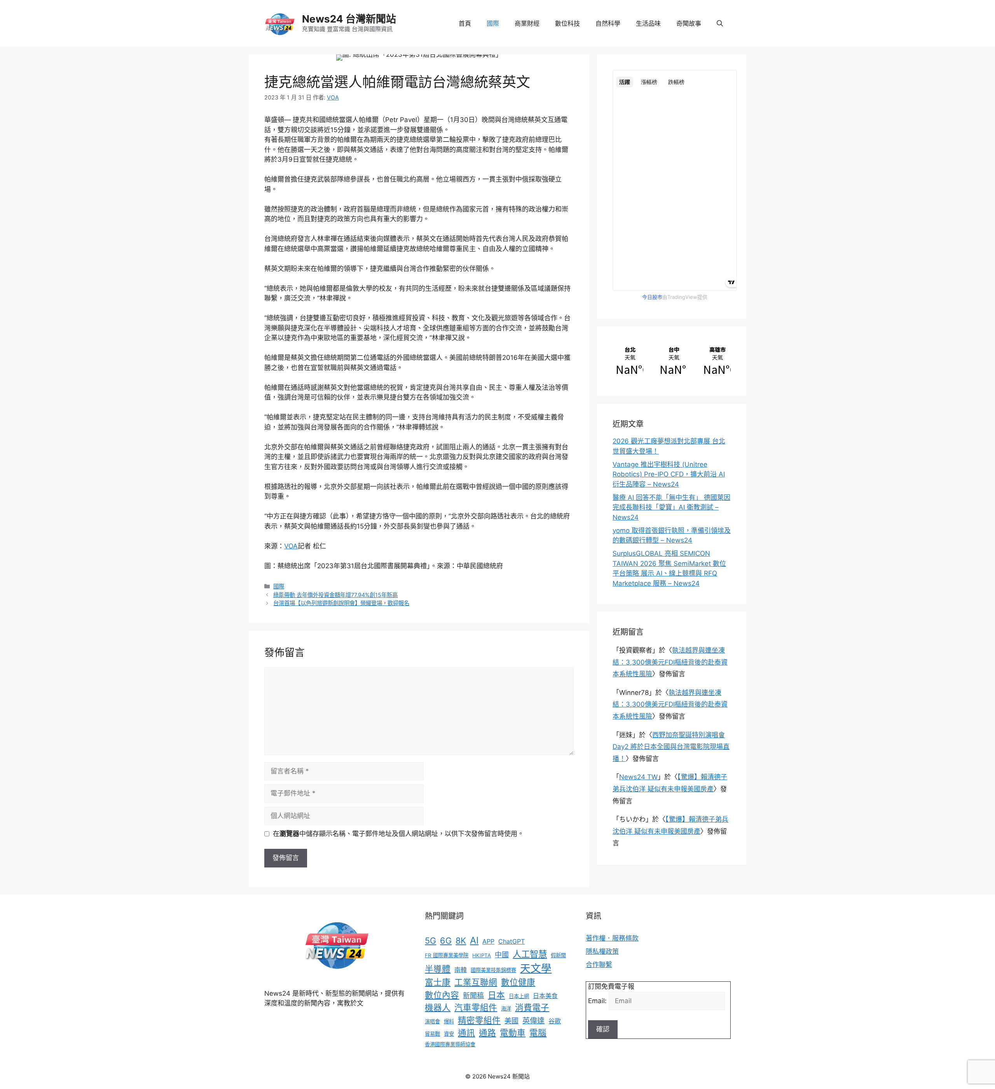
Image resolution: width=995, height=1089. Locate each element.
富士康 (437, 982)
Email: (598, 1001)
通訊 (466, 1033)
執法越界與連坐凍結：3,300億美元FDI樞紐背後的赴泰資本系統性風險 (670, 662)
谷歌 (554, 1021)
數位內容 (442, 995)
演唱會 (432, 1021)
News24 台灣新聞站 (349, 19)
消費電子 (532, 1007)
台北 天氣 (628, 361)
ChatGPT (511, 941)
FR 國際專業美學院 (446, 955)
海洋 (506, 1008)
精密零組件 (479, 1020)
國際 (493, 23)
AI (474, 940)
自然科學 (607, 23)
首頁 (465, 23)
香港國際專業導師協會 (450, 1044)
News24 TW (638, 777)
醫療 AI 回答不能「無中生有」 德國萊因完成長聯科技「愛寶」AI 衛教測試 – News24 (671, 507)
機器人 (437, 1007)
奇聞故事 (688, 23)
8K (461, 940)
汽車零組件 (475, 1007)
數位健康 (518, 982)
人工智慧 (530, 954)
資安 (449, 1034)
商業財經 (527, 23)
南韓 (460, 970)
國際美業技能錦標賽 (493, 970)
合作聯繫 (599, 965)
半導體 (437, 969)
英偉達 (533, 1020)
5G (430, 940)
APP (488, 941)
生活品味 (648, 23)
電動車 (512, 1033)
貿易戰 (432, 1034)
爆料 (449, 1021)
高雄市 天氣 (715, 361)
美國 (511, 1021)
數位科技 (567, 23)
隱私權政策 (602, 951)
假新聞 (558, 955)
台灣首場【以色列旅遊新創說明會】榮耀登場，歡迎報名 (341, 603)
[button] (720, 23)
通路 (487, 1033)
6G (446, 940)
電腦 (537, 1033)
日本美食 (545, 996)
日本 (496, 995)
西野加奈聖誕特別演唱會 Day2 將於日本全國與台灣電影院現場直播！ (671, 747)
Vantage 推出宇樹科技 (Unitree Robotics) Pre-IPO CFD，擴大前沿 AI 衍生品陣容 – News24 (669, 474)
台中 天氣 (671, 361)
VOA (291, 546)
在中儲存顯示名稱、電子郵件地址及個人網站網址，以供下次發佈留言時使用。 (398, 834)
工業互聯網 (475, 982)
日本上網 (519, 996)
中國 (502, 955)
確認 (602, 1029)
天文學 (536, 968)
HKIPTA (481, 955)
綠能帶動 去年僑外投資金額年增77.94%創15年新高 (335, 595)
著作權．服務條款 (612, 938)
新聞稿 (473, 995)
